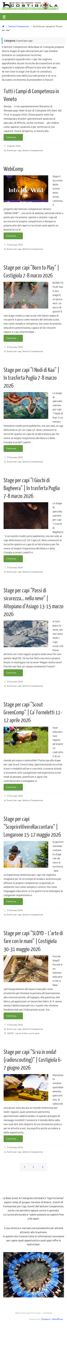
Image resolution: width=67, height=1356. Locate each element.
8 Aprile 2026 (14, 146)
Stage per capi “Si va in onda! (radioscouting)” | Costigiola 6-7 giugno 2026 (33, 1060)
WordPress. (57, 1319)
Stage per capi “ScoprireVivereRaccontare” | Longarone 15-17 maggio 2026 (32, 827)
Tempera (45, 1319)
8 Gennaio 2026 (15, 244)
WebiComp (13, 169)
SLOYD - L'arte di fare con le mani (23, 1033)
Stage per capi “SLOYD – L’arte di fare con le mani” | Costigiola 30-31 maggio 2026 (33, 941)
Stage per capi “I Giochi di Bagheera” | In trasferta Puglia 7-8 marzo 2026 (32, 488)
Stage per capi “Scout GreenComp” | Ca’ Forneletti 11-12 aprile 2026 (33, 712)
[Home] (3, 26)
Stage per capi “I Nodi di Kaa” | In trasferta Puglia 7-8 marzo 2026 (31, 378)
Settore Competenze (18, 26)
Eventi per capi (14, 150)
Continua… (12, 137)
